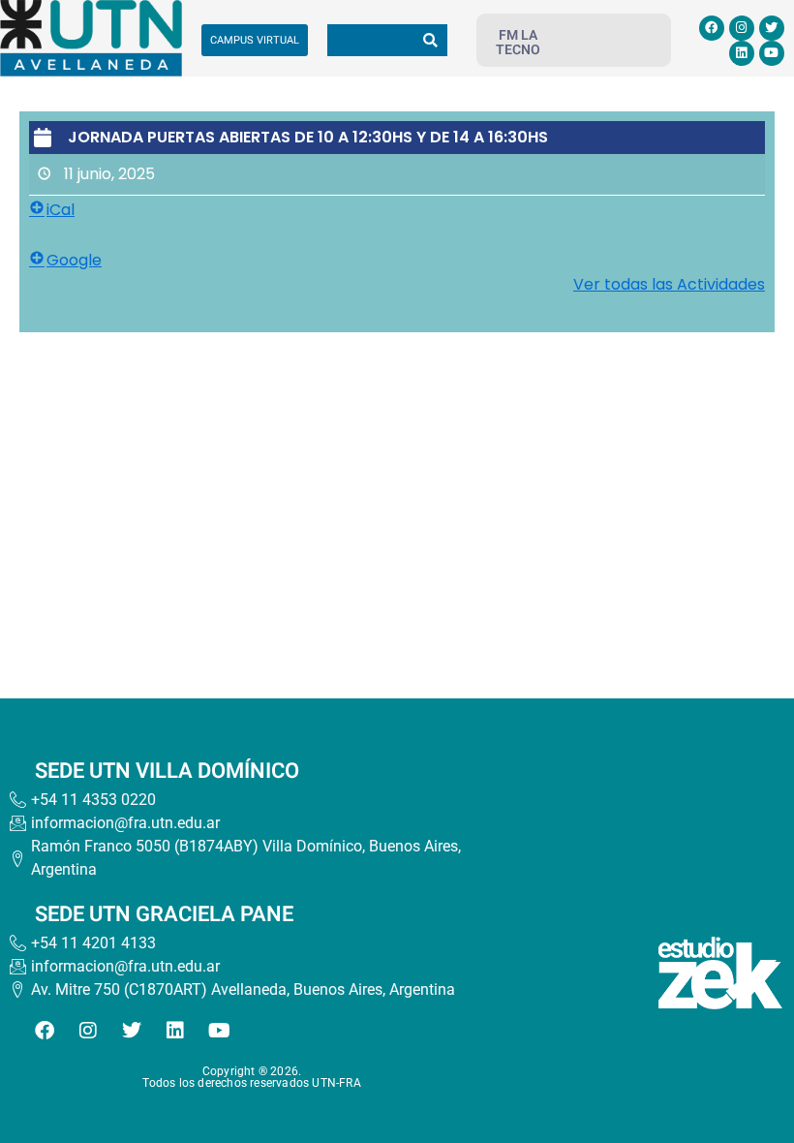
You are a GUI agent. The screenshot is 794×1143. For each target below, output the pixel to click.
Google (74, 260)
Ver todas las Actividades (669, 284)
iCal (60, 210)
